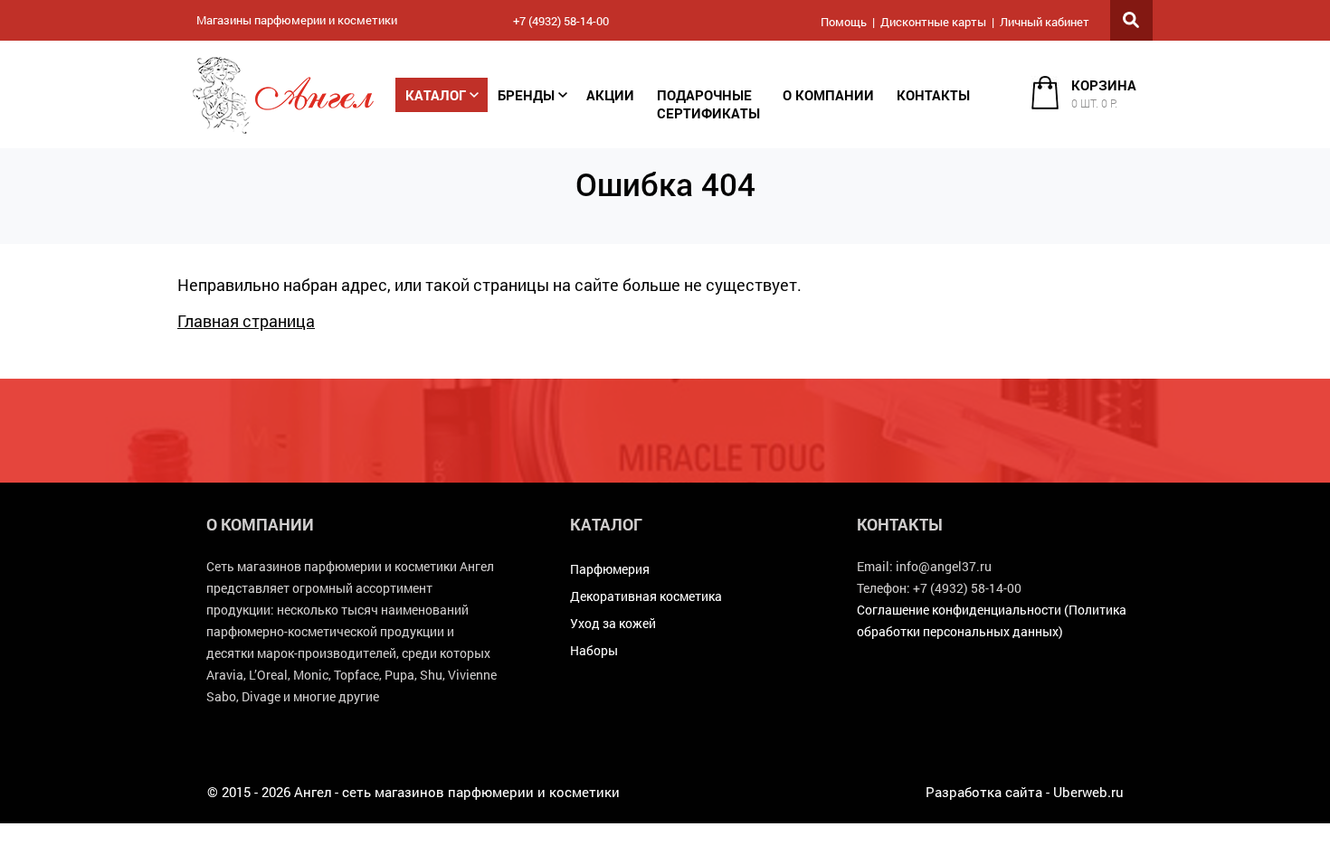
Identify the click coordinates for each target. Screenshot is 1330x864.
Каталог (435, 95)
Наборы (594, 650)
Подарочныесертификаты (708, 104)
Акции (610, 95)
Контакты (933, 95)
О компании (828, 95)
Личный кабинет (1044, 22)
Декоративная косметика (646, 596)
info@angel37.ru (944, 566)
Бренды (526, 95)
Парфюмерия (610, 569)
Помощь (844, 22)
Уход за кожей (613, 623)
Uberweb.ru (1088, 792)
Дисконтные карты (933, 22)
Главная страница (246, 321)
